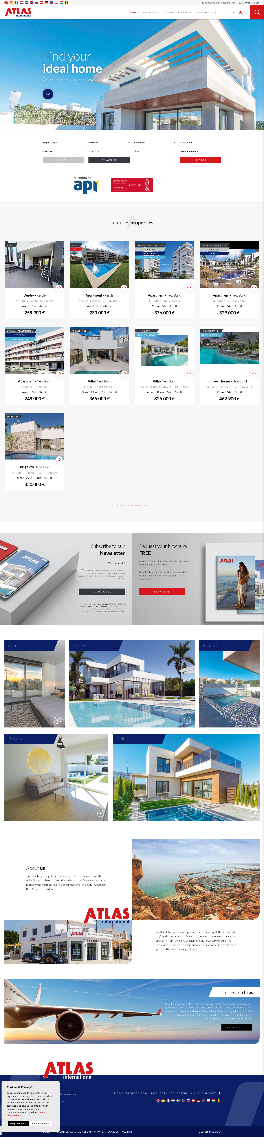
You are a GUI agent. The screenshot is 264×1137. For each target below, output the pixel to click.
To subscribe (102, 591)
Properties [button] (151, 12)
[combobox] (63, 142)
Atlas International (20, 12)
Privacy (99, 1131)
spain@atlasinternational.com (220, 2)
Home (134, 12)
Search (201, 160)
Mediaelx (215, 1131)
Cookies (113, 1131)
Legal (88, 1131)
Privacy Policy (113, 573)
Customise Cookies (41, 1123)
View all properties (132, 505)
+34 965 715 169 (250, 2)
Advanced (109, 160)
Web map (127, 1131)
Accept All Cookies (18, 1123)
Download (162, 591)
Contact (228, 12)
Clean (63, 160)
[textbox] (63, 142)
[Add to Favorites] (59, 288)
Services (184, 12)
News (170, 12)
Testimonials (206, 12)
